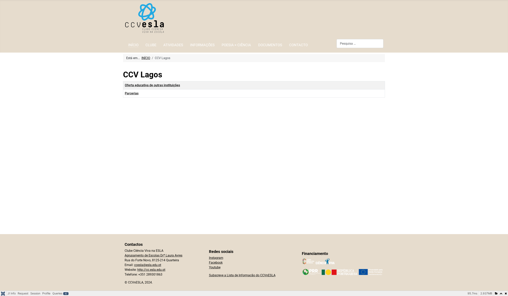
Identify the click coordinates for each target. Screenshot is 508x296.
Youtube (214, 267)
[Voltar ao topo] (501, 288)
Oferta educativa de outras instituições (152, 85)
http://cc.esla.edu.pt (151, 270)
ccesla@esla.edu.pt (147, 265)
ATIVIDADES (173, 45)
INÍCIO (133, 45)
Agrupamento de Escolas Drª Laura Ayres (153, 255)
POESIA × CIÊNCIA (236, 45)
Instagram (216, 258)
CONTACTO (298, 45)
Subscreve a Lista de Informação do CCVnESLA (242, 275)
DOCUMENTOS (270, 45)
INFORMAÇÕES (202, 45)
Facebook (216, 262)
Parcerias (132, 93)
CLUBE (150, 45)
